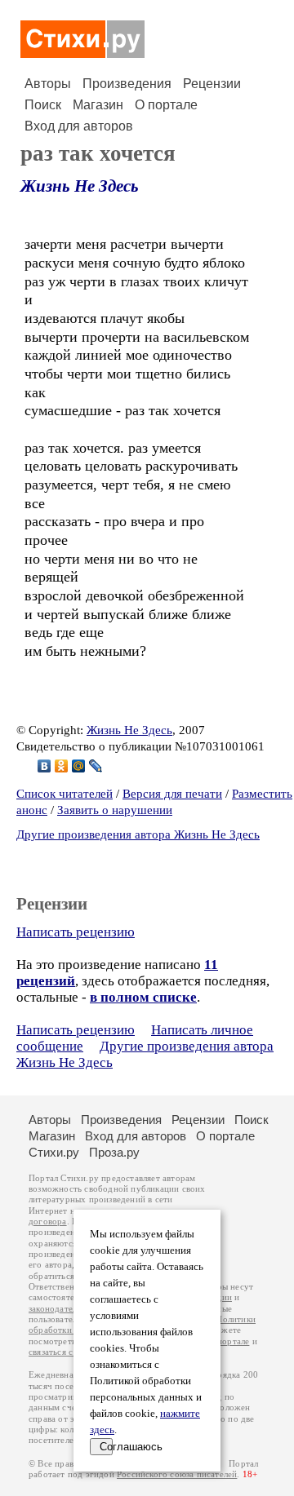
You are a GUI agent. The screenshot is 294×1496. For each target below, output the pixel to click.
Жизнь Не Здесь (79, 186)
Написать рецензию (75, 932)
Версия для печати (172, 793)
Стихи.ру (54, 1152)
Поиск (42, 105)
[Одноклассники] (61, 766)
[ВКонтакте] (44, 766)
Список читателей (64, 793)
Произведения (127, 84)
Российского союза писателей (177, 1474)
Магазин (98, 105)
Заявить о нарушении (114, 810)
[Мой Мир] (78, 766)
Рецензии (212, 84)
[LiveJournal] (96, 766)
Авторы (47, 84)
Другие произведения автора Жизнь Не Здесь (138, 834)
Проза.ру (114, 1152)
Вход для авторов (78, 126)
